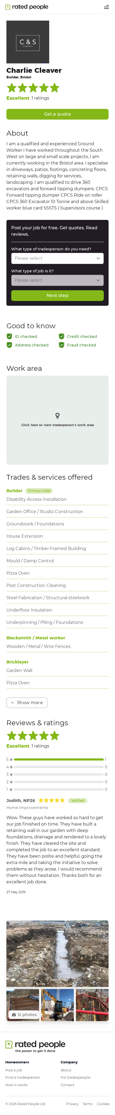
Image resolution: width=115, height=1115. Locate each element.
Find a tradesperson (22, 1077)
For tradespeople (75, 1077)
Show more (30, 702)
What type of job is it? (32, 271)
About (66, 1070)
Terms (88, 1104)
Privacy (72, 1104)
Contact (67, 1085)
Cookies (103, 1104)
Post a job (13, 1070)
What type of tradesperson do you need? (51, 249)
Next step (57, 295)
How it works (16, 1085)
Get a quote (57, 114)
